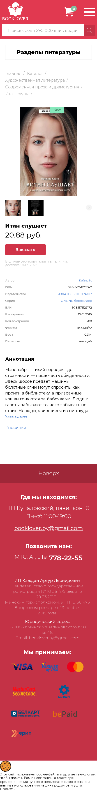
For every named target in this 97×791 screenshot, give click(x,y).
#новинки (15, 427)
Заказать (25, 249)
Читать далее (16, 416)
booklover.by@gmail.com (48, 528)
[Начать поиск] (89, 30)
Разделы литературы (49, 52)
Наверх (48, 473)
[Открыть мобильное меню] (89, 12)
